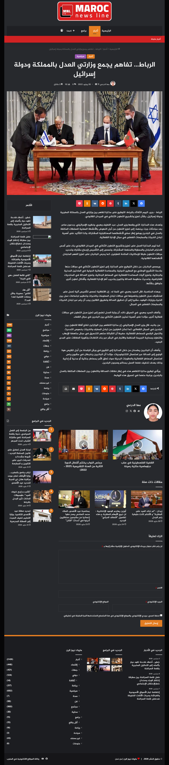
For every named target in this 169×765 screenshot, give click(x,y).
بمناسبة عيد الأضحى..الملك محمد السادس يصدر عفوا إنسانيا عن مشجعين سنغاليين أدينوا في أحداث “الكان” (75, 516)
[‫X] (131, 411)
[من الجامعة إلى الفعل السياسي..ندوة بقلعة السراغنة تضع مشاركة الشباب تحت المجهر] (42, 435)
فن (47, 367)
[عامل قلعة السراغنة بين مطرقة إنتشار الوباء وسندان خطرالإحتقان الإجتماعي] (42, 241)
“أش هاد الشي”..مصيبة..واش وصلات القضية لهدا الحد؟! (20, 295)
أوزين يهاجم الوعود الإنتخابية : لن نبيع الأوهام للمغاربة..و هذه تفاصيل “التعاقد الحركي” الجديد (111, 516)
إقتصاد (45, 341)
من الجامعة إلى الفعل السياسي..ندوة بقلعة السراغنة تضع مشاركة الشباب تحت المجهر (20, 436)
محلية (46, 372)
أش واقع (44, 409)
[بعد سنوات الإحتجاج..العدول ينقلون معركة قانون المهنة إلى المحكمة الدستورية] (116, 668)
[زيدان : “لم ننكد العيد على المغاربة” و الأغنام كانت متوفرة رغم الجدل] (146, 499)
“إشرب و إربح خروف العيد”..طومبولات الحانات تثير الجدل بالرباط (21, 497)
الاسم (158, 588)
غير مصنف (44, 383)
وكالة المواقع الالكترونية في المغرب (23, 759)
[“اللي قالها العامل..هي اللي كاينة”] (42, 280)
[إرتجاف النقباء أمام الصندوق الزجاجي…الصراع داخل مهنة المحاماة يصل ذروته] (92, 668)
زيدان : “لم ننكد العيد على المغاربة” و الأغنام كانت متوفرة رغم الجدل (147, 514)
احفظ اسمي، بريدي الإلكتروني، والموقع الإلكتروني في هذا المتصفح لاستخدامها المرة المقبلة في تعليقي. (111, 616)
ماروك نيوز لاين (130, 759)
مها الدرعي (104, 84)
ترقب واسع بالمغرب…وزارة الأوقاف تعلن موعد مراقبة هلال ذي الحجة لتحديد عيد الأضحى (19, 478)
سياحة (46, 399)
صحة (46, 378)
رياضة (46, 351)
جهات (46, 346)
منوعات (45, 393)
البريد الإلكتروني (154, 602)
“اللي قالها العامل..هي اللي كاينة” (19, 277)
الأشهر (29, 205)
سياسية (80, 56)
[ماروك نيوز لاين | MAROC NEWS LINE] (84, 11)
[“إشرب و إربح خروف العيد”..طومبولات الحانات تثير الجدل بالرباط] (42, 496)
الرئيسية (106, 31)
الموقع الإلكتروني (100, 602)
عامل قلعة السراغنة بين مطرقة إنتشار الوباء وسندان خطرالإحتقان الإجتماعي (19, 242)
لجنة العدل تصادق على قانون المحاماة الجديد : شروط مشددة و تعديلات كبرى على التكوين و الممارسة (19, 457)
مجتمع (46, 330)
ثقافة (46, 361)
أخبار (95, 31)
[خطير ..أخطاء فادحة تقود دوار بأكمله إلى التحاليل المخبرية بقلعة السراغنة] (42, 222)
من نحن (118, 759)
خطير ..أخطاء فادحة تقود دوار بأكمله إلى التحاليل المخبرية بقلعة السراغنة (19, 223)
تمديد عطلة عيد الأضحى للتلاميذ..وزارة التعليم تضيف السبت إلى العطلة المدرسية (20, 516)
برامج (83, 31)
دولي (46, 356)
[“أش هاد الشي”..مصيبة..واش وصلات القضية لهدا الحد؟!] (42, 294)
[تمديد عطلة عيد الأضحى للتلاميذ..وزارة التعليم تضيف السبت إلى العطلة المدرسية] (42, 516)
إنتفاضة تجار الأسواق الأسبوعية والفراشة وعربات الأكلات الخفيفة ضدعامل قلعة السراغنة (19, 261)
